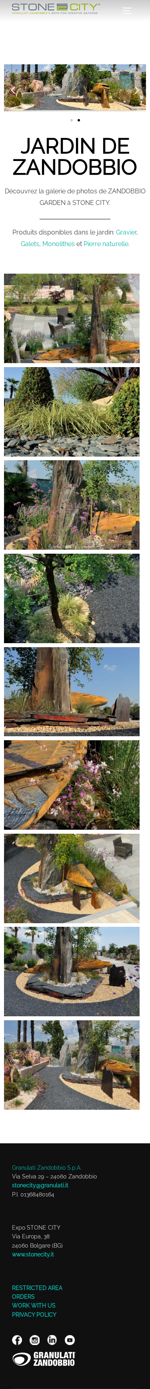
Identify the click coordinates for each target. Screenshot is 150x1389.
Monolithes (58, 244)
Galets (30, 244)
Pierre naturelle (106, 244)
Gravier (126, 232)
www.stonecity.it (33, 1254)
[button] (13, 90)
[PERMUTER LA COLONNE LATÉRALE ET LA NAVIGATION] (130, 11)
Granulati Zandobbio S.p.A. (47, 1167)
